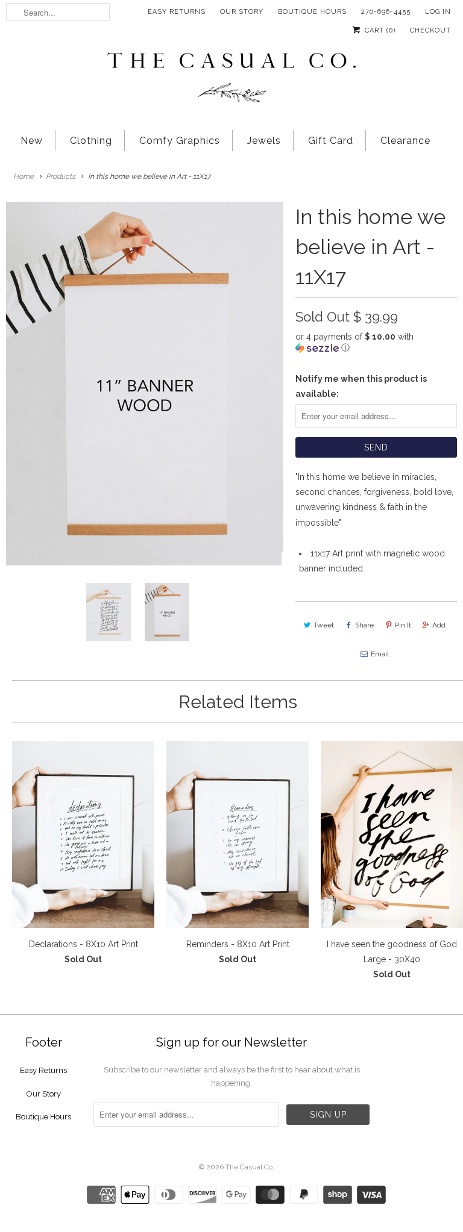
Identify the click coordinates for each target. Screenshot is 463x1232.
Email (380, 654)
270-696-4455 (386, 12)
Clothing (91, 140)
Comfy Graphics (179, 140)
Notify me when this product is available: (361, 386)
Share (364, 625)
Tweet (323, 625)
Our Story (241, 12)
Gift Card (330, 140)
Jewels (264, 140)
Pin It (403, 625)
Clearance (405, 140)
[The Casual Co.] (231, 79)
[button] (376, 342)
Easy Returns (177, 12)
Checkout (430, 30)
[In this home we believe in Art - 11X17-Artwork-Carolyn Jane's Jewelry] (144, 383)
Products (60, 176)
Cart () (378, 30)
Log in (438, 12)
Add (439, 625)
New (31, 140)
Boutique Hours (312, 12)
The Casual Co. (249, 1167)
